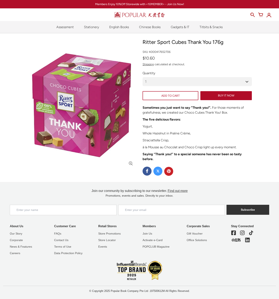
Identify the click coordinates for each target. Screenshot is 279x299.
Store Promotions (109, 233)
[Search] (252, 14)
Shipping (148, 64)
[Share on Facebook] (147, 171)
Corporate (16, 240)
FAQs (57, 233)
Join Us (147, 233)
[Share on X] (157, 171)
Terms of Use (62, 246)
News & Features (21, 246)
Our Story (16, 233)
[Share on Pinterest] (168, 171)
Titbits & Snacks (211, 27)
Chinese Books (150, 27)
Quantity (149, 73)
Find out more (178, 191)
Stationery (91, 27)
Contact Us (61, 240)
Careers (15, 253)
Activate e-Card (153, 240)
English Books (119, 27)
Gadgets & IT (180, 27)
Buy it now (226, 95)
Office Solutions (197, 240)
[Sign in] (269, 14)
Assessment (65, 27)
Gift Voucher (195, 233)
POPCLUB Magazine (156, 246)
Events (102, 246)
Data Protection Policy (68, 253)
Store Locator (107, 240)
